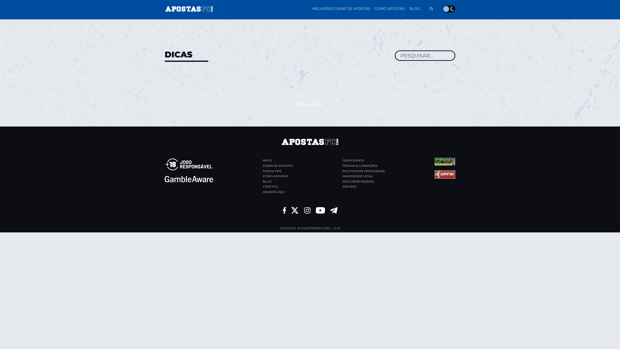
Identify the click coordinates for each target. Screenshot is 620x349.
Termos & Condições (359, 165)
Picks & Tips (272, 171)
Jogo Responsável (358, 181)
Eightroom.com (316, 228)
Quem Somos (353, 160)
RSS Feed (349, 186)
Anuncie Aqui (274, 192)
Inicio (267, 160)
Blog (267, 181)
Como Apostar (275, 176)
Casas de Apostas (278, 165)
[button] (429, 9)
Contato (270, 186)
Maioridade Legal (357, 176)
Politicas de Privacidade (363, 171)
